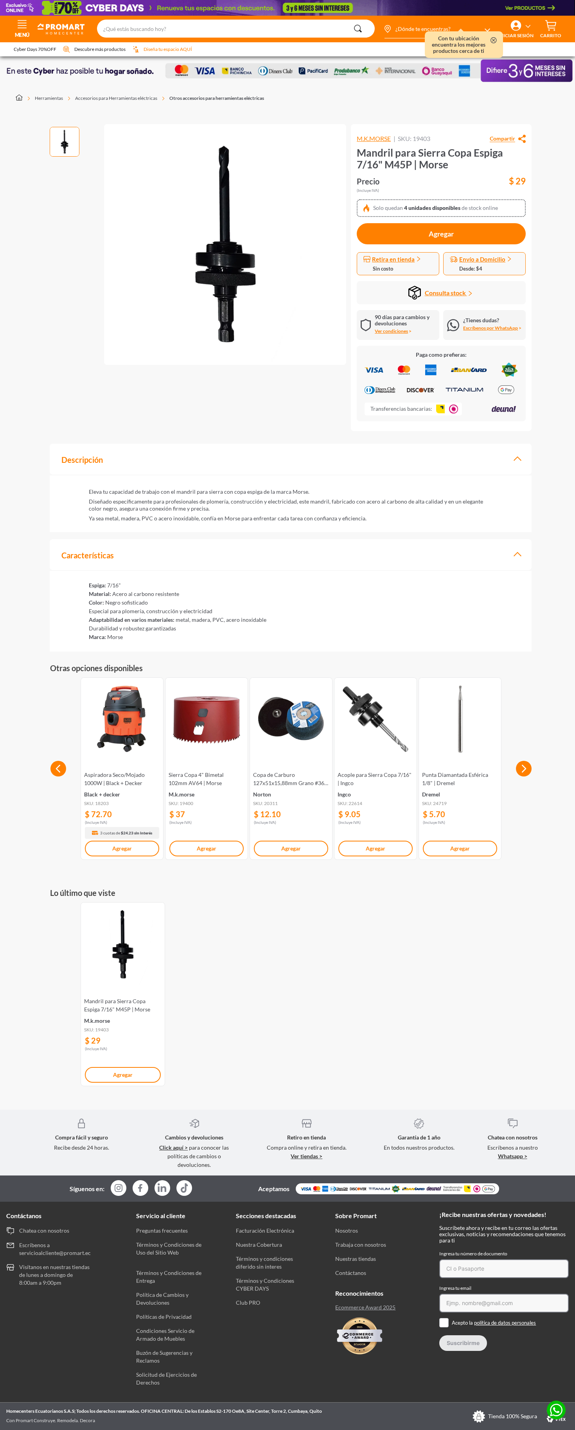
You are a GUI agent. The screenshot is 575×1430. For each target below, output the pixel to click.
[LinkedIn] (162, 1188)
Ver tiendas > (306, 1156)
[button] (437, 29)
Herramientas (49, 98)
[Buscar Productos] (358, 29)
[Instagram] (118, 1188)
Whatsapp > (512, 1156)
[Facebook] (140, 1188)
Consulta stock (446, 292)
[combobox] (236, 29)
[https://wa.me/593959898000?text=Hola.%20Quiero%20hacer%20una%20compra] (556, 1411)
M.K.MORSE (374, 138)
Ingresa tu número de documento (473, 1254)
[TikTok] (184, 1188)
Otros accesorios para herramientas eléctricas (216, 98)
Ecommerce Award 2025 (365, 1307)
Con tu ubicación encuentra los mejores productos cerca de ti (458, 44)
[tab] (291, 459)
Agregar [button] (441, 233)
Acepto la (494, 1323)
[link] (122, 767)
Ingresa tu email (455, 1288)
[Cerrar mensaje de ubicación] (493, 41)
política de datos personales (505, 1323)
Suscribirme (463, 1343)
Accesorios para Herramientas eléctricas (116, 98)
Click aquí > (173, 1147)
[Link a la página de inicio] (23, 98)
